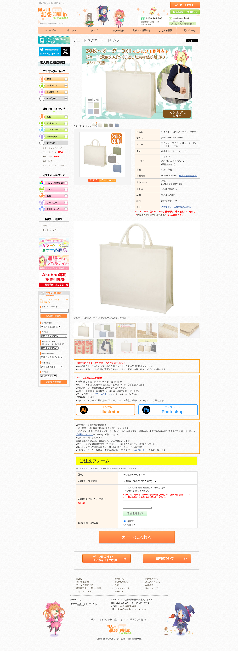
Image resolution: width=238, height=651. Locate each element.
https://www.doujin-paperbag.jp (131, 609)
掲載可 (130, 521)
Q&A (117, 585)
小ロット (71, 30)
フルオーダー (49, 30)
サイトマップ (151, 588)
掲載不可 (131, 525)
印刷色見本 (134, 513)
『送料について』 (84, 434)
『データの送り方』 (103, 394)
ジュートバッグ (49, 152)
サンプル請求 (82, 582)
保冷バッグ (47, 161)
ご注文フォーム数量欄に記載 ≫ (176, 207)
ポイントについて (84, 591)
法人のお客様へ (152, 582)
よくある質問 (165, 30)
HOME (79, 579)
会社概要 (149, 585)
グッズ (94, 30)
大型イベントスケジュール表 (151, 215)
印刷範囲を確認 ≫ (188, 175)
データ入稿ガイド (84, 585)
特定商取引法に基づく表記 (88, 588)
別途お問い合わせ (140, 450)
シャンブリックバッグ (52, 148)
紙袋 (45, 225)
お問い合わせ (188, 30)
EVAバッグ (47, 157)
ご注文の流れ (117, 30)
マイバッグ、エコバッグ (53, 165)
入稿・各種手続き (142, 30)
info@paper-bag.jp (181, 18)
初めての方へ (151, 579)
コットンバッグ (49, 230)
